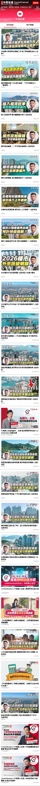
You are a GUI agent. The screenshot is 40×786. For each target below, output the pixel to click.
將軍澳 (16, 7)
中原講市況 (24, 7)
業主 (30, 7)
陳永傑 (11, 7)
